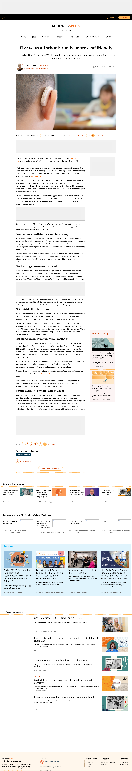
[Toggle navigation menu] (3, 17)
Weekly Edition (93, 37)
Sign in (111, 17)
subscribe (124, 17)
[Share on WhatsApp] (69, 135)
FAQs (88, 766)
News (23, 37)
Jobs (34, 37)
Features (59, 37)
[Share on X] (78, 135)
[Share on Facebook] (74, 135)
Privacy (88, 764)
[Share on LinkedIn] (83, 135)
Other (108, 37)
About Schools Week (108, 762)
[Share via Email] (88, 135)
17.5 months (36, 176)
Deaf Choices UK (44, 374)
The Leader (75, 37)
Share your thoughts (51, 468)
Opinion (46, 37)
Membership (124, 762)
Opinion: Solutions (23, 455)
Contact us (89, 762)
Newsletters (124, 764)
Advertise (104, 764)
